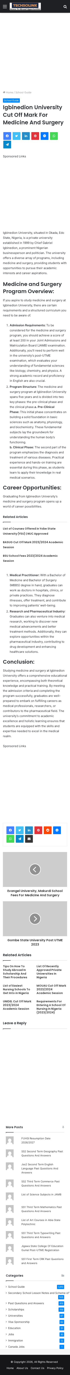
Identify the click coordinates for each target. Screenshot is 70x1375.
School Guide (23, 92)
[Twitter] (20, 830)
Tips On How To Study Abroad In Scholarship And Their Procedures (15, 971)
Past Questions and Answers (26, 1303)
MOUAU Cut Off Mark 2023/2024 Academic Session (51, 989)
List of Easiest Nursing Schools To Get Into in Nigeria (16, 989)
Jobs (11, 1334)
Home (9, 92)
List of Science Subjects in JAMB (41, 1194)
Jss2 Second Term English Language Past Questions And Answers (39, 1168)
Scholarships (16, 1309)
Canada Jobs (16, 1346)
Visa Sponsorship (19, 1321)
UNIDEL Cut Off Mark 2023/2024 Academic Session (17, 1005)
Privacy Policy (55, 1368)
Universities (15, 1315)
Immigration (15, 1340)
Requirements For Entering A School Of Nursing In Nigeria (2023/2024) (51, 1006)
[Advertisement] (35, 52)
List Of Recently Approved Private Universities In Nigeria (49, 971)
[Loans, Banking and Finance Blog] (25, 6)
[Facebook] (10, 830)
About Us (22, 1368)
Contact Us (37, 1368)
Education (14, 1328)
